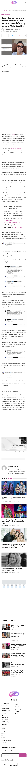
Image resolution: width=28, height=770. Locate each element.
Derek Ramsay (5, 458)
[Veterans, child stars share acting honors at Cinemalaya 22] (14, 488)
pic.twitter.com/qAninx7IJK (12, 222)
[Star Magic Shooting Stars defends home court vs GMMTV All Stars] (6, 673)
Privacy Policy (4, 760)
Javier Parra (14, 458)
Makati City (21, 458)
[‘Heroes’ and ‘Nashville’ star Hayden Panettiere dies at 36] (14, 560)
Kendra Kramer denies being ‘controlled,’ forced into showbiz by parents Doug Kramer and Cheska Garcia (13, 546)
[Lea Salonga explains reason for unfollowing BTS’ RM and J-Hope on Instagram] (6, 646)
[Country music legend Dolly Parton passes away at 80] (6, 665)
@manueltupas (8, 220)
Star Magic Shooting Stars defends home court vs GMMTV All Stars (18, 672)
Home (10, 10)
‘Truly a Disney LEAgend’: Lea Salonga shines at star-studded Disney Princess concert (12, 521)
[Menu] (2, 2)
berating (20, 193)
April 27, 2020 (18, 227)
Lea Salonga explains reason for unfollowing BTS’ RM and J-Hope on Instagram (18, 646)
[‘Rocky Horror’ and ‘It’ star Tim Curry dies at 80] (6, 627)
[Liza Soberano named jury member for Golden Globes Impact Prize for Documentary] (6, 635)
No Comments (6, 31)
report (13, 134)
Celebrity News (6, 14)
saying (20, 185)
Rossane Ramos (9, 29)
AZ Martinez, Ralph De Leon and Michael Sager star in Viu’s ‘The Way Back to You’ (18, 655)
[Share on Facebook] (5, 35)
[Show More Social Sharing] (25, 35)
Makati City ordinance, (16, 148)
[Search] (26, 2)
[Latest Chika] (14, 2)
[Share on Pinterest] (19, 35)
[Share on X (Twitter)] (12, 35)
